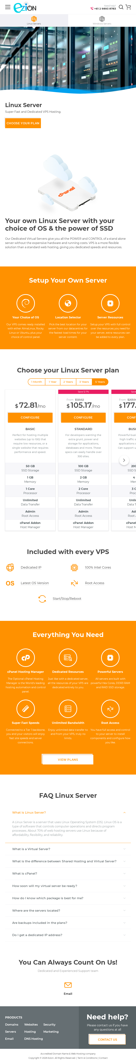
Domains (11, 1024)
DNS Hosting (33, 1038)
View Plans (68, 759)
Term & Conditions (87, 1058)
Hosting (30, 1031)
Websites (31, 1024)
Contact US (107, 1039)
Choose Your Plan (23, 123)
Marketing (51, 1031)
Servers (10, 1031)
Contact (103, 1058)
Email (9, 1038)
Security (49, 1024)
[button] (124, 460)
